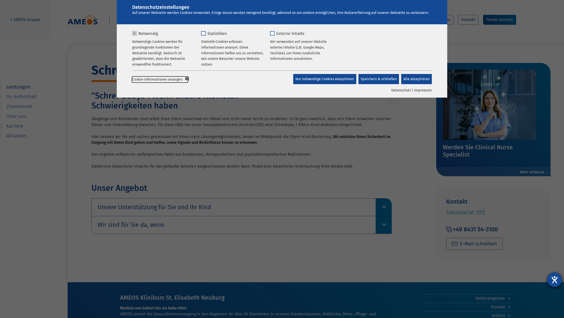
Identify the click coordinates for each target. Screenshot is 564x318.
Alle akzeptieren (416, 79)
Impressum (423, 90)
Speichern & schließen (379, 79)
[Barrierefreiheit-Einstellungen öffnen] (554, 280)
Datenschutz (401, 90)
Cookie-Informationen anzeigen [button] (157, 79)
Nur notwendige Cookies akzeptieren (324, 79)
